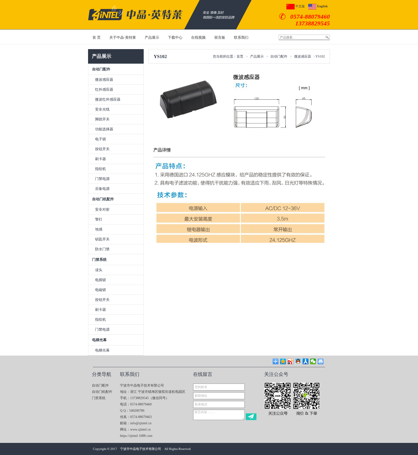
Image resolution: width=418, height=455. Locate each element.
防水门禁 (102, 249)
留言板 (219, 37)
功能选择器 (104, 129)
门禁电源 (102, 179)
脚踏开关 (102, 119)
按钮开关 (102, 149)
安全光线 (102, 109)
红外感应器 (104, 89)
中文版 (300, 6)
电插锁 (100, 280)
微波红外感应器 (107, 99)
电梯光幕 (102, 350)
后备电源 (102, 189)
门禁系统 (98, 398)
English (322, 6)
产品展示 (152, 37)
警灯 (98, 219)
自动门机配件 (102, 392)
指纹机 (100, 169)
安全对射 (102, 209)
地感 (98, 229)
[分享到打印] (321, 361)
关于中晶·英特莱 (122, 37)
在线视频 (198, 37)
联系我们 (241, 37)
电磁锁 (100, 290)
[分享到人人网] (306, 361)
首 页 (96, 37)
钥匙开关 (102, 239)
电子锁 (100, 139)
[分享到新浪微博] (291, 361)
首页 (240, 56)
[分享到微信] (313, 361)
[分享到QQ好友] (298, 361)
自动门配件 (278, 56)
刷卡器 (100, 159)
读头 (98, 270)
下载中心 (175, 37)
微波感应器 (104, 80)
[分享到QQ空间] (283, 361)
